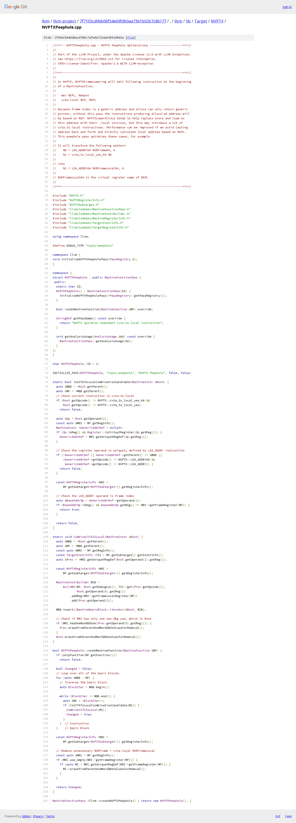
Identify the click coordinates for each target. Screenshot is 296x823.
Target (200, 21)
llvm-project (64, 21)
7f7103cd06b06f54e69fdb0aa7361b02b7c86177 (123, 21)
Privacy (38, 816)
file (130, 37)
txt (277, 816)
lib (188, 21)
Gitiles (26, 816)
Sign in (287, 7)
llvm (46, 21)
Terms (50, 816)
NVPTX (217, 21)
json (288, 816)
